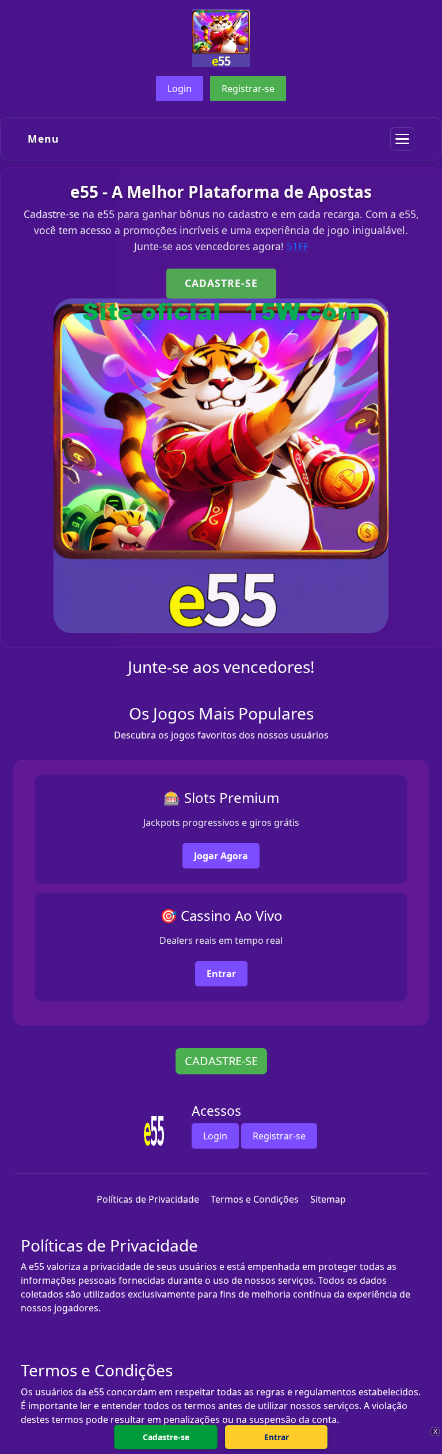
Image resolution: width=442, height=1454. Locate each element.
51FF (297, 246)
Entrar (221, 973)
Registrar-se (248, 88)
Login (179, 88)
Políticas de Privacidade (148, 1199)
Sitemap (328, 1199)
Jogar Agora (221, 856)
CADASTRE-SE (221, 283)
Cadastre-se (166, 1437)
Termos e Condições (255, 1199)
